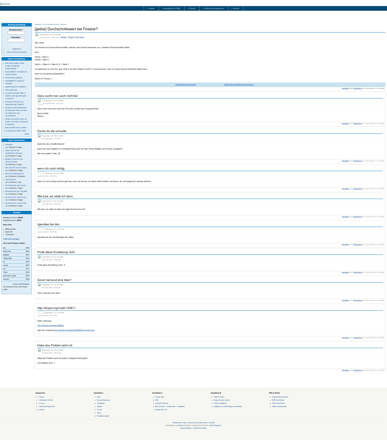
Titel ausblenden (11, 90)
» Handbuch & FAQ (171, 8)
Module (63, 24)
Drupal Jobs (159, 397)
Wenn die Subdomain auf (14, 173)
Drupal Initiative (186, 428)
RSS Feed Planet (278, 403)
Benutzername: (16, 30)
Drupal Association (200, 428)
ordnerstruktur (10, 179)
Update (99, 406)
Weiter (27, 134)
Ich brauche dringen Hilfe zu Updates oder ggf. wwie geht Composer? (15, 95)
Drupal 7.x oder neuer (76, 37)
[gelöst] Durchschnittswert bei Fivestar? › (239, 84)
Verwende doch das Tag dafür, (16, 191)
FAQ (157, 400)
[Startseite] (5, 4)
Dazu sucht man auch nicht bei (57, 96)
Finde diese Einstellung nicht (56, 252)
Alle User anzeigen (12, 239)
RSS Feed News (278, 400)
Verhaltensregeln (103, 416)
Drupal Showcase (103, 400)
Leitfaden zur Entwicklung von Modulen (228, 406)
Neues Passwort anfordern (17, 52)
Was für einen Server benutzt (16, 168)
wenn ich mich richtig (50, 168)
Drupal (180, 425)
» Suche (235, 8)
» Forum (191, 8)
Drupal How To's (161, 409)
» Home (151, 8)
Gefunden (9, 144)
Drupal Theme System (222, 400)
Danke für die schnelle (51, 131)
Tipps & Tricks (219, 397)
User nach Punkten (21, 284)
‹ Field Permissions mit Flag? (185, 84)
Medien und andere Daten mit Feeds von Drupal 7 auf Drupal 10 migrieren (16, 121)
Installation (101, 403)
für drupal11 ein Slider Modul (15, 131)
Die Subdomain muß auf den (15, 185)
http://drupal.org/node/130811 (56, 308)
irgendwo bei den (48, 224)
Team (99, 413)
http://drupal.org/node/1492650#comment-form (74, 330)
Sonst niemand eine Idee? (54, 280)
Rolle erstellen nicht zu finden (16, 127)
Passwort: (16, 37)
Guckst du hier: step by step (15, 197)
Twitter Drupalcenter (279, 406)
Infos (99, 397)
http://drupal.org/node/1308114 (50, 325)
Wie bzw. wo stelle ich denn (55, 196)
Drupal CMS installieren (13, 78)
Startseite (38, 24)
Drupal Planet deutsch (280, 397)
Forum (45, 24)
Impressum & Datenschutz (198, 423)
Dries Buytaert (215, 425)
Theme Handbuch (220, 403)
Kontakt (212, 423)
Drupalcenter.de (54, 24)
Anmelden (345, 88)
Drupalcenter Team (179, 423)
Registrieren (357, 88)
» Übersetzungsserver (213, 8)
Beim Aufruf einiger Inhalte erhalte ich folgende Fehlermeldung (14, 65)
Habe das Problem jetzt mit (54, 345)
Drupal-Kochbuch (161, 403)
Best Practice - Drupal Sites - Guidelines (170, 406)
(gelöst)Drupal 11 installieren (15, 87)
